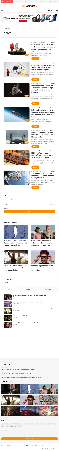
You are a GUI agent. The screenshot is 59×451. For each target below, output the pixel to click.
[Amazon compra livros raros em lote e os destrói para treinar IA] (48, 400)
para (50, 423)
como (7, 423)
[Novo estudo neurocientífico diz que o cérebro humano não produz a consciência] (16, 232)
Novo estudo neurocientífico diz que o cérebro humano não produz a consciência (16, 243)
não (46, 423)
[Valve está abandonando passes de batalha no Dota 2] (8, 304)
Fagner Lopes (35, 42)
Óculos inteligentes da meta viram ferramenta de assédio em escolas (42, 268)
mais (33, 423)
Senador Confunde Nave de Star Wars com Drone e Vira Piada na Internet (42, 135)
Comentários (47, 289)
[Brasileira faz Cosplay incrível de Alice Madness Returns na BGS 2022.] (8, 311)
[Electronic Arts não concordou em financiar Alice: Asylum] (8, 325)
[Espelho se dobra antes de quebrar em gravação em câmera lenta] (10, 389)
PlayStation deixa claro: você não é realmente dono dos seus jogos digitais (15, 268)
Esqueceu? (52, 204)
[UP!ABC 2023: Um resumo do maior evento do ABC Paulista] (8, 297)
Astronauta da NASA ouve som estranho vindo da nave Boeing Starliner (42, 175)
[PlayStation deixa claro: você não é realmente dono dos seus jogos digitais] (16, 257)
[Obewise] (29, 6)
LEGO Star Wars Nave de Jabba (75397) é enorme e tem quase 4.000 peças (42, 155)
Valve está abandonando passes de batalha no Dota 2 (28, 302)
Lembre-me (7, 208)
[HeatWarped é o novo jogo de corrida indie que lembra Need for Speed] (29, 411)
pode (54, 423)
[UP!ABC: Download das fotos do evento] (8, 318)
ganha (20, 423)
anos (3, 423)
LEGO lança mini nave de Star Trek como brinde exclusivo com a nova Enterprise (42, 67)
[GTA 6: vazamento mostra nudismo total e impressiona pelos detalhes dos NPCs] (43, 232)
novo (42, 423)
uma (20, 426)
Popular (10, 289)
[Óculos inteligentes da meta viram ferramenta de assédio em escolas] (43, 257)
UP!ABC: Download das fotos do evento (24, 316)
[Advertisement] (29, 345)
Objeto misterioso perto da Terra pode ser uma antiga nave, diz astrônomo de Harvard (42, 89)
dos (11, 423)
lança (25, 423)
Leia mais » (35, 59)
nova (37, 423)
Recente (28, 289)
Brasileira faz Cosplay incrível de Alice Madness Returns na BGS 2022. (32, 309)
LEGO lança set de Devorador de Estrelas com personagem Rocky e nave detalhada (43, 47)
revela (7, 426)
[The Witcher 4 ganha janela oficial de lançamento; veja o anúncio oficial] (10, 411)
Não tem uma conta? (29, 214)
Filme (15, 423)
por (2, 426)
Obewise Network (31, 445)
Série (16, 426)
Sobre (11, 426)
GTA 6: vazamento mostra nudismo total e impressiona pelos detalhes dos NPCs (33, 1)
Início (5, 28)
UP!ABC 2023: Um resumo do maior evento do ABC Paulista (29, 295)
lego (29, 423)
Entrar (29, 211)
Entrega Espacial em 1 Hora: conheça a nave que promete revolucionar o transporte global (43, 113)
